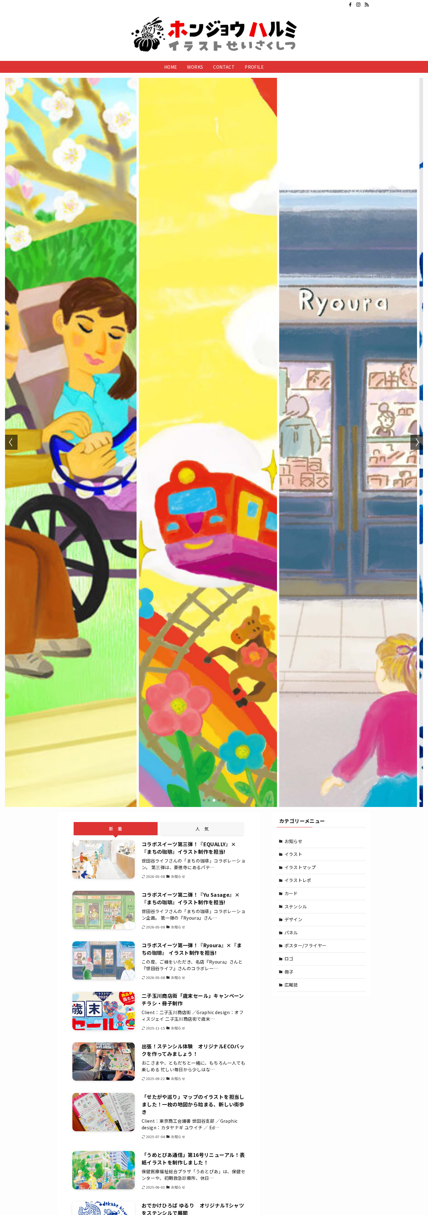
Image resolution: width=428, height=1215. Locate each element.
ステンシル (295, 906)
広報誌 (291, 984)
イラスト (293, 854)
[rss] (367, 4)
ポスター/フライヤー (305, 945)
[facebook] (350, 4)
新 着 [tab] (115, 828)
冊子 (289, 972)
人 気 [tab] (202, 828)
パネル (291, 932)
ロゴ (289, 958)
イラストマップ (300, 867)
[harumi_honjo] (214, 34)
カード (291, 893)
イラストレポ (297, 880)
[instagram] (358, 4)
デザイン (293, 919)
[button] (204, 800)
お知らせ (293, 841)
